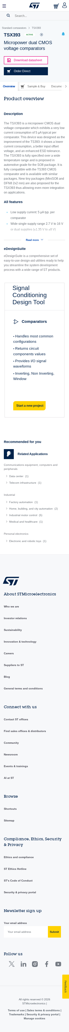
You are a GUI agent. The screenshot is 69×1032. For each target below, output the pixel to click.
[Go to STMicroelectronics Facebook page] (46, 965)
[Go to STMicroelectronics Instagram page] (35, 965)
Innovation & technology (20, 641)
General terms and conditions (23, 688)
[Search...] (8, 15)
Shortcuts (10, 808)
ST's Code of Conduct (18, 880)
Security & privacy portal (20, 892)
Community (11, 742)
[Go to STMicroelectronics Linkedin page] (23, 965)
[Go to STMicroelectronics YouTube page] (58, 965)
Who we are (11, 606)
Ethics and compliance (19, 857)
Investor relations (15, 618)
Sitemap (9, 820)
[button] (4, 5)
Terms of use (16, 1010)
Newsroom (11, 754)
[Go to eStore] (56, 6)
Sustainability (13, 629)
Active (29, 35)
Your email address (15, 923)
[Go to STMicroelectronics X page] (12, 965)
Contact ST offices (16, 719)
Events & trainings (16, 766)
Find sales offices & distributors (25, 731)
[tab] (9, 86)
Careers (9, 653)
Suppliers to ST (14, 665)
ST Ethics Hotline (15, 868)
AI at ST (9, 777)
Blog (7, 676)
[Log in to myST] (64, 5)
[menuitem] (31, 476)
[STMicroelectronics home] (34, 5)
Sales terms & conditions (43, 1010)
